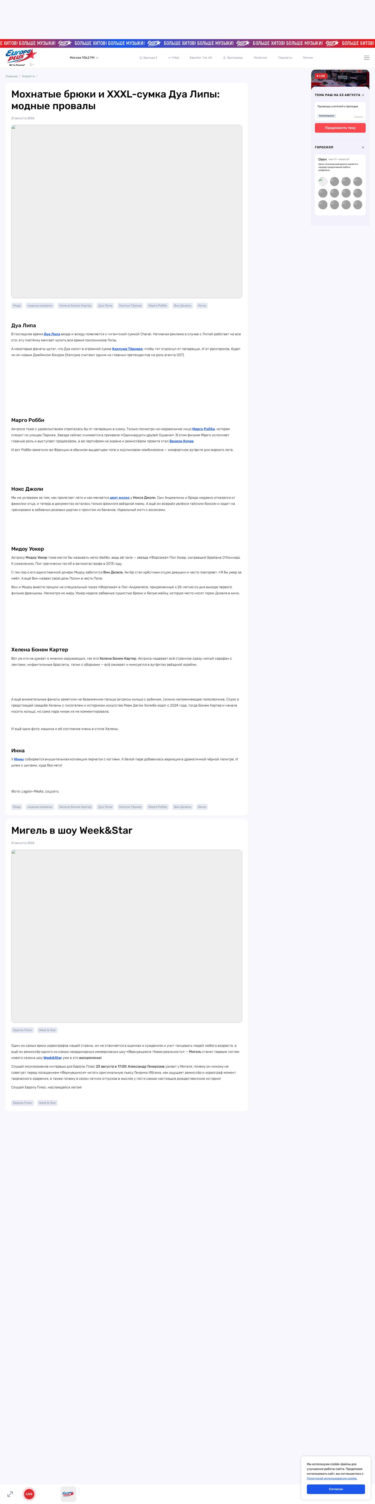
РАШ (176, 57)
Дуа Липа (105, 305)
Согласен (336, 1489)
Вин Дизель (182, 305)
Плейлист (261, 57)
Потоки (308, 57)
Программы (235, 57)
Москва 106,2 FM (82, 57)
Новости (28, 76)
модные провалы (40, 305)
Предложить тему (340, 128)
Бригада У (150, 57)
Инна (202, 305)
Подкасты (285, 57)
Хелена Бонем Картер (75, 305)
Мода (17, 305)
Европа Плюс (22, 1030)
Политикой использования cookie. (332, 1478)
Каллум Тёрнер (130, 305)
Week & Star (47, 1030)
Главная (12, 76)
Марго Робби (157, 305)
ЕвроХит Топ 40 (201, 57)
